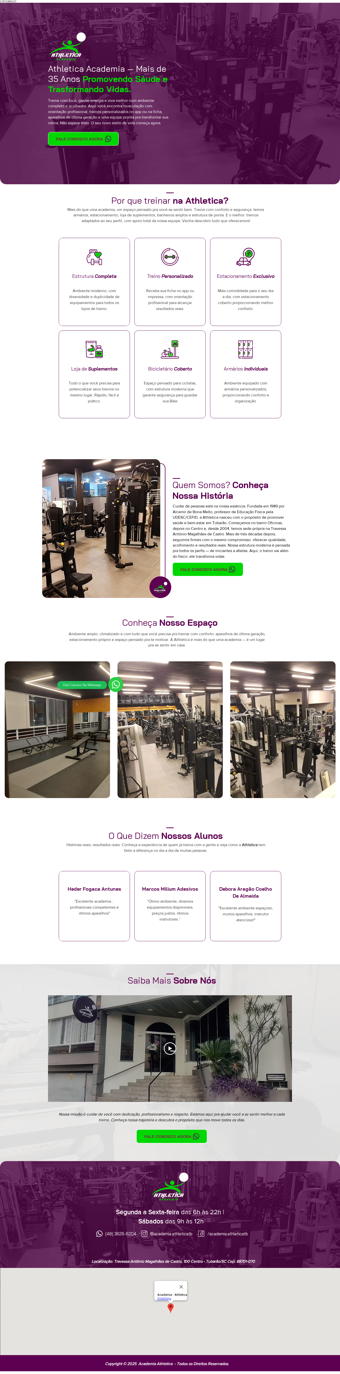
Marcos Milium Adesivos (170, 889)
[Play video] (170, 1048)
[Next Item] (323, 730)
